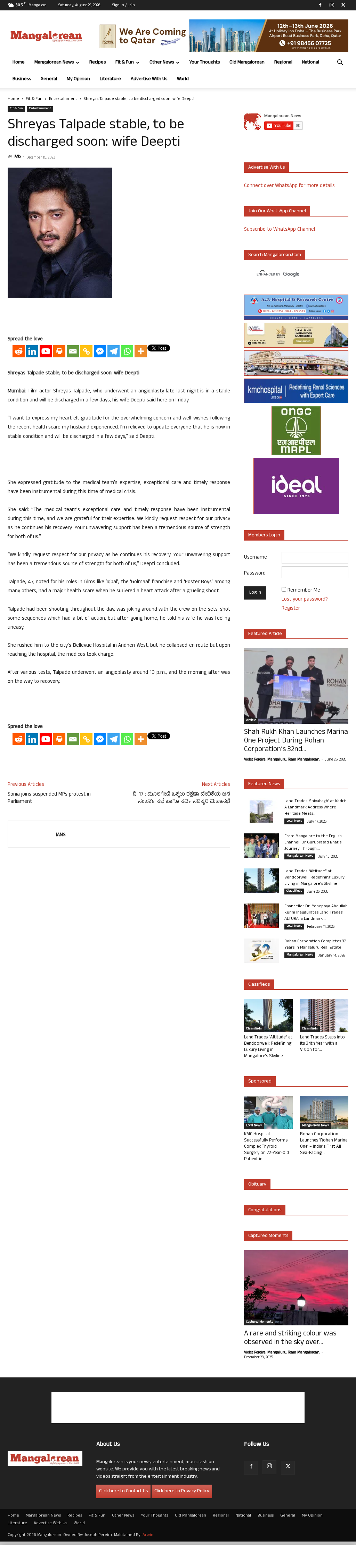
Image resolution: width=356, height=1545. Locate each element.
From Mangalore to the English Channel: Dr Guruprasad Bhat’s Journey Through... (313, 842)
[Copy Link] (86, 351)
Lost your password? (305, 599)
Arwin (148, 1535)
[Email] (73, 351)
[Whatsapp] (127, 351)
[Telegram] (113, 351)
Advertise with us (266, 168)
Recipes (97, 63)
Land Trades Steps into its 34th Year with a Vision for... (322, 1044)
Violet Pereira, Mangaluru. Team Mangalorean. (282, 760)
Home (19, 63)
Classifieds (294, 891)
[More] (141, 351)
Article (251, 720)
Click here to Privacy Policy (181, 1491)
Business (22, 79)
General (49, 79)
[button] (340, 63)
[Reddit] (19, 351)
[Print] (59, 351)
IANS (17, 157)
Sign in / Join (123, 5)
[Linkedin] (32, 351)
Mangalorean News (54, 63)
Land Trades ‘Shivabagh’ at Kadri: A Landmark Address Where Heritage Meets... (315, 807)
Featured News (264, 784)
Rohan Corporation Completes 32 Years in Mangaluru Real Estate (315, 944)
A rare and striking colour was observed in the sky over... (290, 1338)
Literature (110, 79)
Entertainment (63, 99)
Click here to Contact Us (123, 1491)
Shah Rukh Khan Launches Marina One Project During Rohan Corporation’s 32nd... (296, 741)
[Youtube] (46, 351)
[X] (343, 5)
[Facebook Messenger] (100, 351)
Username (255, 557)
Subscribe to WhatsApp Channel (279, 230)
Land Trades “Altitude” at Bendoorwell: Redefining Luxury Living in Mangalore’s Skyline (314, 878)
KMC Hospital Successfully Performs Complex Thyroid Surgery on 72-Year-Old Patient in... (266, 1147)
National (310, 63)
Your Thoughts (204, 63)
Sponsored (260, 1082)
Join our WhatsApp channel (277, 211)
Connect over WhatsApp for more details (289, 186)
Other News (161, 63)
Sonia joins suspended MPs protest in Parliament (49, 798)
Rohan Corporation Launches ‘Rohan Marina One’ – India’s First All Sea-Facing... (324, 1144)
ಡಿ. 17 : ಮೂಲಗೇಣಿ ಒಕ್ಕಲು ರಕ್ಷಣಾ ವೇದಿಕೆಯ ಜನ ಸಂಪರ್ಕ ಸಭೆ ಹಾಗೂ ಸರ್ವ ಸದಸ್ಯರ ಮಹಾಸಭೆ (181, 798)
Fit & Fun (124, 63)
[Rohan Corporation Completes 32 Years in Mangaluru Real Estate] (261, 951)
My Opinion (78, 79)
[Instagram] (331, 5)
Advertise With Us (149, 79)
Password (255, 573)
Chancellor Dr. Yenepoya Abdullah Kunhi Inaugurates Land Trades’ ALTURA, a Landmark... (316, 913)
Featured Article (265, 634)
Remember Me (304, 590)
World (183, 79)
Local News (294, 821)
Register (291, 608)
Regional (283, 63)
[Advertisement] (119, 317)
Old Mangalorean (247, 63)
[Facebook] (320, 5)
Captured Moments (268, 1236)
